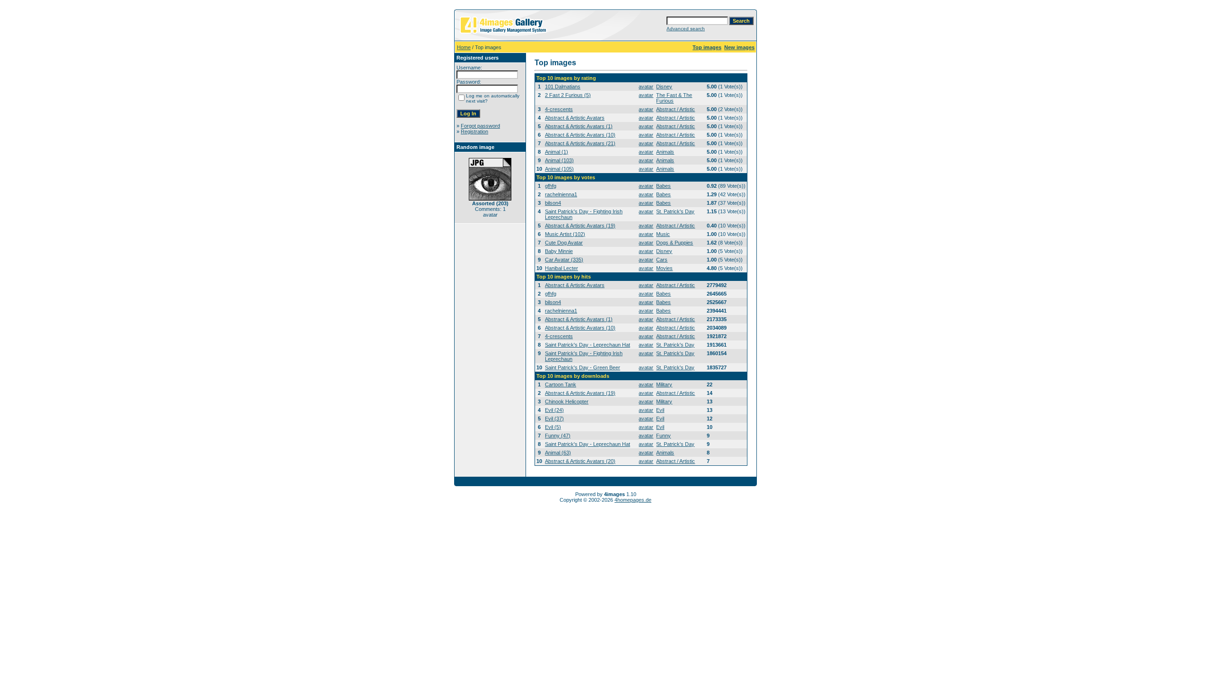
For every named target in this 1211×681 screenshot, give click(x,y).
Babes (663, 186)
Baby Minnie (559, 251)
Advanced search (686, 28)
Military (664, 384)
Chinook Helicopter (566, 401)
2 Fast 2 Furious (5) (568, 95)
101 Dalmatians (562, 86)
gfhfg (550, 186)
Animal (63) (558, 452)
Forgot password (480, 126)
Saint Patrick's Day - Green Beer (582, 367)
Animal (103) (559, 160)
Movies (664, 268)
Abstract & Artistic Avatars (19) (580, 225)
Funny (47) (557, 435)
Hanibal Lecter (561, 268)
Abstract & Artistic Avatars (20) (580, 461)
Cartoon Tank (560, 384)
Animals (665, 152)
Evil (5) (553, 427)
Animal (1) (556, 152)
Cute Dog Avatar (564, 242)
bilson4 (553, 203)
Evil (660, 410)
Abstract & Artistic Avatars (575, 118)
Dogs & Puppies (674, 242)
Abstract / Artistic (675, 109)
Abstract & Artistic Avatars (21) (580, 143)
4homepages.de (632, 500)
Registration (474, 131)
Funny (663, 435)
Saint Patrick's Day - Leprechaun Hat (587, 345)
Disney (664, 86)
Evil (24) (554, 410)
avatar (646, 86)
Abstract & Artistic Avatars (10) (580, 135)
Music (663, 234)
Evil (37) (554, 418)
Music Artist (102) (565, 234)
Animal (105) (559, 169)
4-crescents (559, 109)
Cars (661, 259)
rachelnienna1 (561, 194)
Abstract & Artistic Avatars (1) (579, 126)
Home (464, 47)
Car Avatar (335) (564, 259)
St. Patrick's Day (675, 211)
